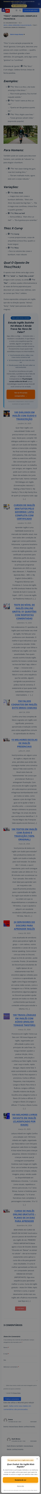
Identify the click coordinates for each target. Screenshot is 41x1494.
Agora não (20, 1486)
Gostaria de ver (20, 1480)
